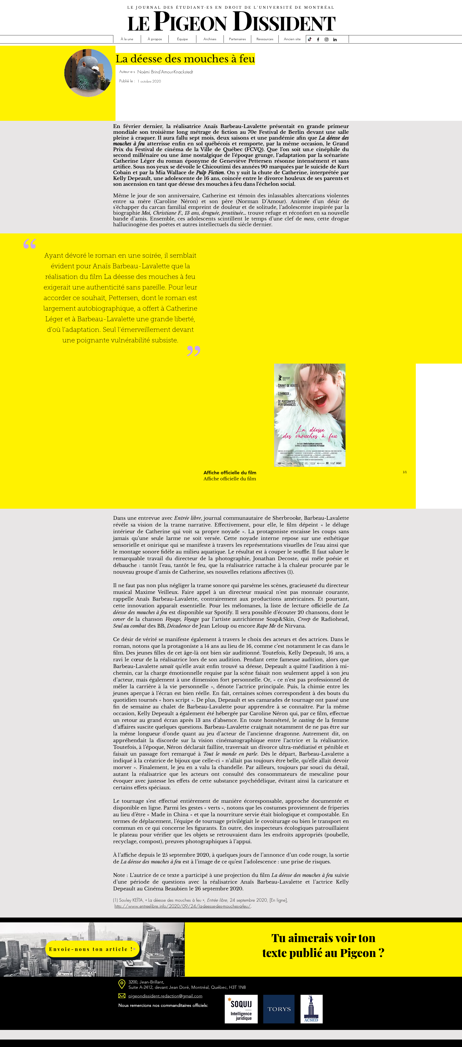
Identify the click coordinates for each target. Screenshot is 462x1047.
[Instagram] (326, 39)
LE (138, 22)
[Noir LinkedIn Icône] (335, 39)
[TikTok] (309, 39)
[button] (310, 424)
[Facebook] (318, 39)
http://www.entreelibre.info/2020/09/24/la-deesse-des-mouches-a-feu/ (183, 906)
